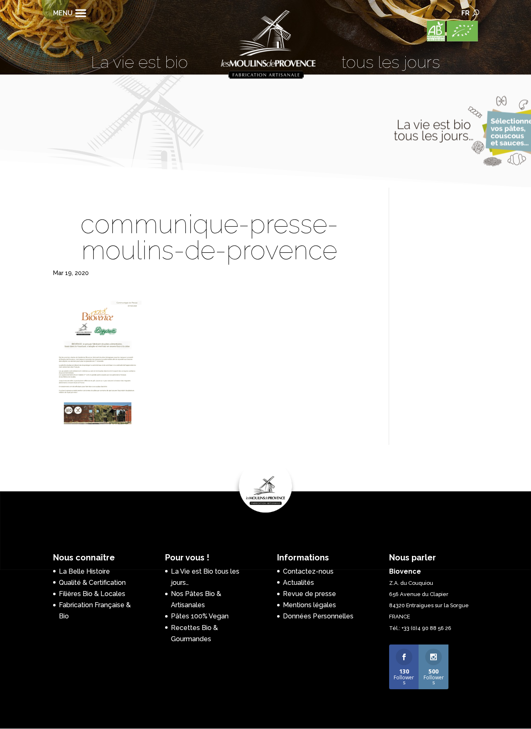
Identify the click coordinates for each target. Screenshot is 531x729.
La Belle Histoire (84, 571)
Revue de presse (309, 594)
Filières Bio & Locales (92, 594)
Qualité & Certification (92, 583)
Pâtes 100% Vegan (200, 616)
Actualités (298, 583)
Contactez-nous (308, 571)
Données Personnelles (318, 616)
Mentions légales (309, 605)
